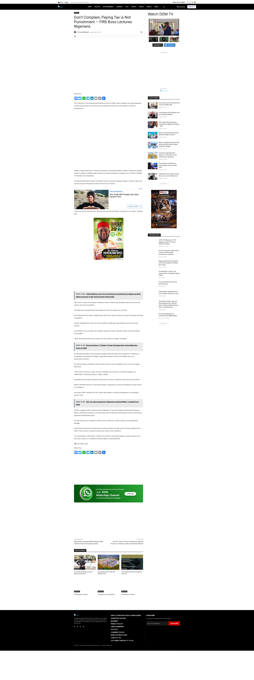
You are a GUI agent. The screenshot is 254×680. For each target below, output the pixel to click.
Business (77, 12)
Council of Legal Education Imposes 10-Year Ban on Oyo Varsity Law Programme (168, 155)
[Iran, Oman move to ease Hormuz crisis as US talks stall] (152, 105)
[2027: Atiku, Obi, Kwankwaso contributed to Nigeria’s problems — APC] (152, 124)
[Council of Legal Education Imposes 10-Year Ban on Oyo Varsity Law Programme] (152, 155)
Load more (163, 183)
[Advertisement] (108, 126)
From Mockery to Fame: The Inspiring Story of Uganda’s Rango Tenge (169, 273)
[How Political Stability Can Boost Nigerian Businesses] (85, 562)
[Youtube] (195, 2)
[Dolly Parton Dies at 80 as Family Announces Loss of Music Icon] (152, 176)
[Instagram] (190, 2)
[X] (192, 2)
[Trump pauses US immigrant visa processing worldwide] (152, 115)
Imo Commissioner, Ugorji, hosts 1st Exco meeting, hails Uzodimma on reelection (169, 252)
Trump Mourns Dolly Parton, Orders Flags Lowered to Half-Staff (168, 165)
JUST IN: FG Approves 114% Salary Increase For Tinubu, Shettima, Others (167, 242)
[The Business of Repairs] (85, 584)
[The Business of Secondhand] (108, 584)
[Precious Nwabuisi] (75, 32)
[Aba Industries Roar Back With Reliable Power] (108, 562)
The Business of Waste (128, 594)
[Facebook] (188, 2)
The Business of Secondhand (106, 594)
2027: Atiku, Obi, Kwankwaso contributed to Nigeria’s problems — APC (169, 124)
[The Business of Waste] (132, 584)
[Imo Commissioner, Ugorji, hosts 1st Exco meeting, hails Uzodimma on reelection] (152, 253)
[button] (164, 7)
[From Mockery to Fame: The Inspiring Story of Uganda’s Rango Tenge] (152, 273)
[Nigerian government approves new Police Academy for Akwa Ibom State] (152, 263)
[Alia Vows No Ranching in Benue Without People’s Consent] (152, 135)
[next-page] (78, 599)
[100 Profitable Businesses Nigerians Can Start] (132, 562)
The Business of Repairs (81, 594)
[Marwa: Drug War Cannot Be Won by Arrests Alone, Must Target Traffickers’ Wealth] (152, 145)
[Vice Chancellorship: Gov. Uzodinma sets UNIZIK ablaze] (152, 316)
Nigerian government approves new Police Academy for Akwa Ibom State (168, 263)
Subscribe (174, 623)
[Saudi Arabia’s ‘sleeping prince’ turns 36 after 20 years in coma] (152, 294)
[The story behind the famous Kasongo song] (152, 284)
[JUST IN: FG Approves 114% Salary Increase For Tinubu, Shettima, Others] (152, 242)
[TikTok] (80, 627)
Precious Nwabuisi (83, 32)
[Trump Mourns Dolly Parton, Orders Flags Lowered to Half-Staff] (152, 165)
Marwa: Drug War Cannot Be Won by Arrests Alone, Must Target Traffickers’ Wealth (169, 144)
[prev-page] (75, 599)
